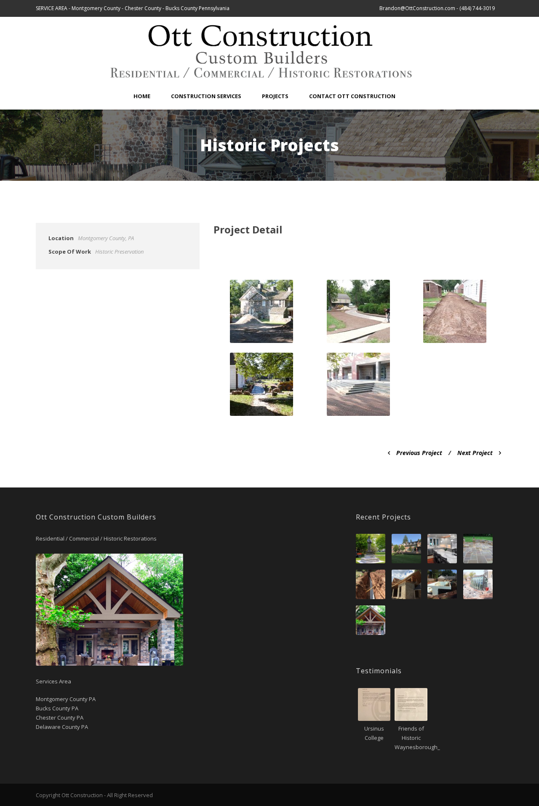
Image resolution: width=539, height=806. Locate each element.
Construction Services (206, 96)
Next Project (475, 453)
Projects (275, 96)
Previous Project (419, 453)
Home (141, 96)
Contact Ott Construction (352, 96)
